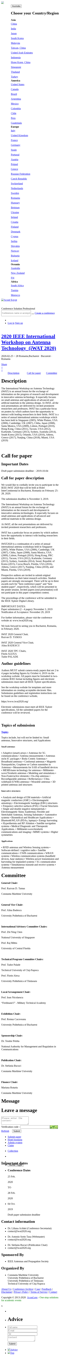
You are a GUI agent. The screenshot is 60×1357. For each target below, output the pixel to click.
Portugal (15, 154)
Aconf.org (32, 1297)
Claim (11, 1145)
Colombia (16, 108)
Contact (53, 1292)
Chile (13, 113)
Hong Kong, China (20, 62)
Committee (51, 373)
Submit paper (14, 1136)
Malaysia (15, 43)
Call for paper (34, 373)
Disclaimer (6, 1292)
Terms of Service (39, 1292)
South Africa (17, 285)
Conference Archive (23, 1289)
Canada (15, 89)
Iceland (14, 260)
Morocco (15, 295)
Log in (11, 323)
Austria (14, 159)
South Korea (17, 38)
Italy (13, 130)
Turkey (14, 76)
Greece (14, 169)
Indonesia (16, 57)
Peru (13, 118)
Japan (14, 33)
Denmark (15, 231)
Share (4, 366)
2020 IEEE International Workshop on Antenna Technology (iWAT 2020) (28, 342)
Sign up (19, 323)
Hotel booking (15, 1139)
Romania (15, 198)
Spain (14, 149)
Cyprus (14, 236)
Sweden (15, 193)
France (14, 140)
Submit (16, 1131)
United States (17, 84)
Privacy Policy (21, 1292)
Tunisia (14, 290)
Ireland (14, 217)
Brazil (14, 94)
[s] (33, 313)
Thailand (15, 72)
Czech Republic (19, 178)
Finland (15, 226)
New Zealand (18, 273)
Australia (16, 6)
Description (13, 373)
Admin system (15, 1142)
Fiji (12, 277)
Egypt (14, 300)
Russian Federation (20, 174)
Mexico (15, 103)
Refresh (5, 1131)
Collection (13, 1151)
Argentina (16, 98)
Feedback (47, 1289)
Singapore (16, 67)
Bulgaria (15, 255)
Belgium (15, 207)
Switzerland (17, 183)
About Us (6, 1289)
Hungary (15, 202)
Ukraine (15, 212)
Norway (15, 250)
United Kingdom (19, 135)
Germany (15, 145)
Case (37, 1289)
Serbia (14, 241)
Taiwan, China (18, 48)
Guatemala (16, 123)
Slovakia (15, 246)
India (13, 28)
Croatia (14, 222)
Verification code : (10, 1126)
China (14, 23)
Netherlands (17, 188)
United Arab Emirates (22, 52)
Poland (14, 164)
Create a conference (45, 313)
